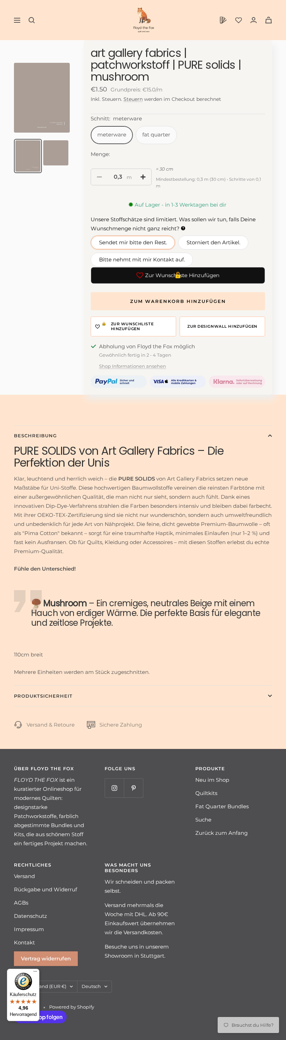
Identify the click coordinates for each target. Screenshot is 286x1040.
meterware (111, 134)
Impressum (29, 929)
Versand (24, 876)
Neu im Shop (212, 780)
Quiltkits (206, 793)
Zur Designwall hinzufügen (222, 326)
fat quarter (156, 134)
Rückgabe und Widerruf (45, 889)
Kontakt (24, 942)
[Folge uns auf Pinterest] (133, 787)
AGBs (21, 902)
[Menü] (35, 973)
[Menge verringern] (99, 177)
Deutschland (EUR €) (42, 986)
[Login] (253, 20)
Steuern (133, 99)
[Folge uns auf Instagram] (114, 787)
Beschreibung (35, 435)
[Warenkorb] (268, 20)
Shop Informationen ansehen (132, 366)
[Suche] (32, 20)
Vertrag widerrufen (46, 958)
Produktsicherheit (43, 696)
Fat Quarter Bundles (222, 806)
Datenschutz (30, 916)
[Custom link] (223, 20)
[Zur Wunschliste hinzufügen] (133, 326)
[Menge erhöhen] (143, 177)
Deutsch (91, 986)
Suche (203, 819)
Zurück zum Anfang (221, 833)
